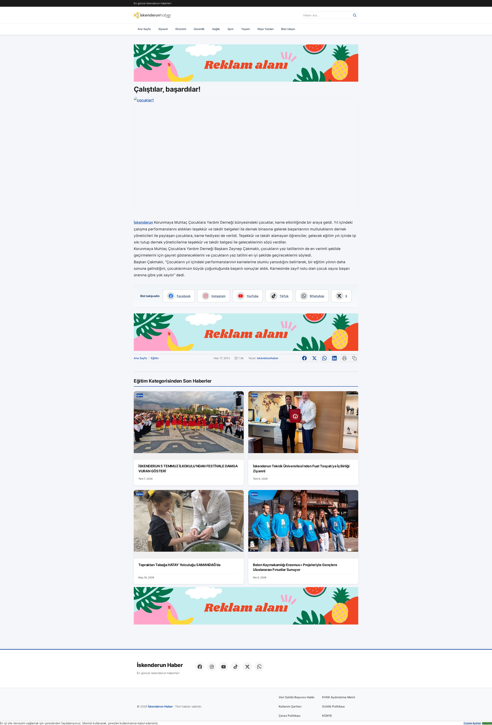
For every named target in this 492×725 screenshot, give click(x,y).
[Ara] (354, 15)
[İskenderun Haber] (152, 15)
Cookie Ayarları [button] (472, 723)
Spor (231, 29)
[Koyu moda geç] (297, 15)
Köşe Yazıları (265, 29)
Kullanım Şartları (290, 706)
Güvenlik (199, 29)
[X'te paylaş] (314, 358)
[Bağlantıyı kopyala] (354, 358)
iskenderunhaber (267, 358)
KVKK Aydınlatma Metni (338, 697)
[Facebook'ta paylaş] (304, 358)
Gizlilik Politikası (333, 706)
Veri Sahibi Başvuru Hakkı (296, 697)
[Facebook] (199, 666)
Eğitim (155, 358)
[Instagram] (211, 666)
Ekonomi (180, 29)
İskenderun (143, 222)
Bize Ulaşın (288, 29)
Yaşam (245, 29)
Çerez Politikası (289, 716)
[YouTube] (223, 666)
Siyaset (163, 29)
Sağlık (216, 29)
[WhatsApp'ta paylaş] (324, 358)
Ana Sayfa (144, 29)
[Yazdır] (344, 358)
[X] (247, 666)
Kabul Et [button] (487, 723)
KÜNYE (327, 716)
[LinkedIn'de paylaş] (334, 358)
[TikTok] (235, 666)
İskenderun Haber (160, 665)
